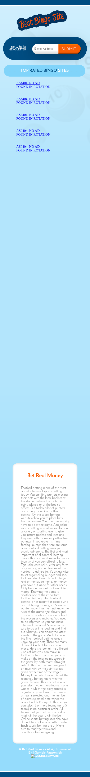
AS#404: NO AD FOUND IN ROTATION (33, 84)
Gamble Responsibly (49, 752)
